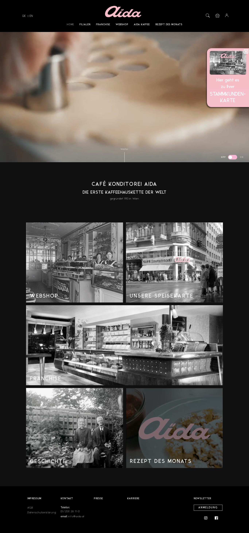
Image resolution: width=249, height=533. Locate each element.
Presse (98, 498)
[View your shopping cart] (217, 15)
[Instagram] (207, 517)
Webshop (122, 24)
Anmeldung (208, 507)
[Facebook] (216, 517)
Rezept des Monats (168, 24)
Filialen (85, 24)
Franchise (103, 24)
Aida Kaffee (142, 24)
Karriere (133, 498)
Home (70, 24)
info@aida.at (76, 516)
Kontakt (67, 498)
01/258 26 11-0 (70, 511)
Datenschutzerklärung (41, 512)
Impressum (34, 498)
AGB (30, 507)
